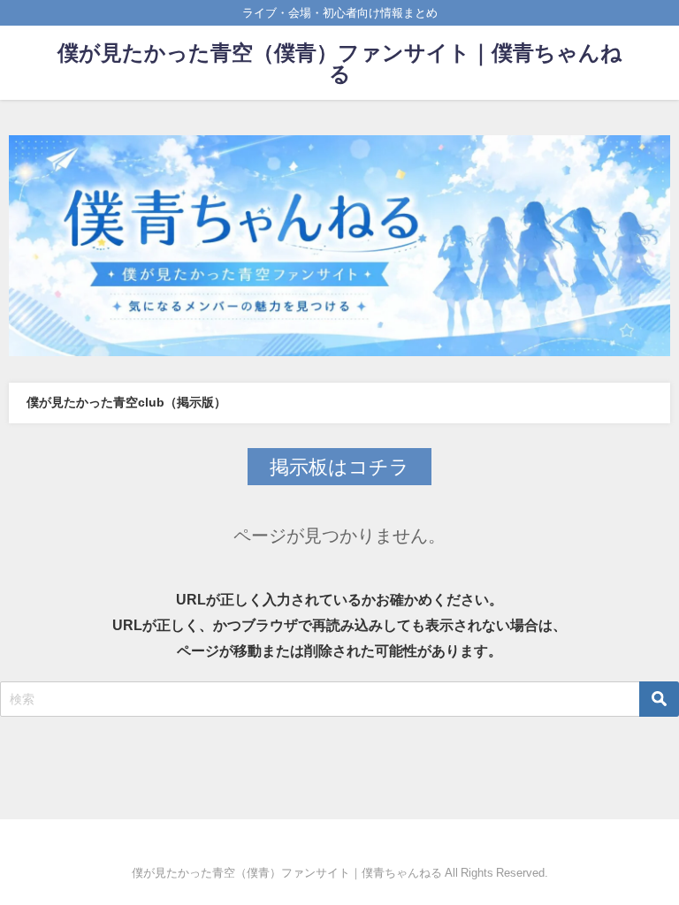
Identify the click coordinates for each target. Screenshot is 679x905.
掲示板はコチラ (339, 466)
